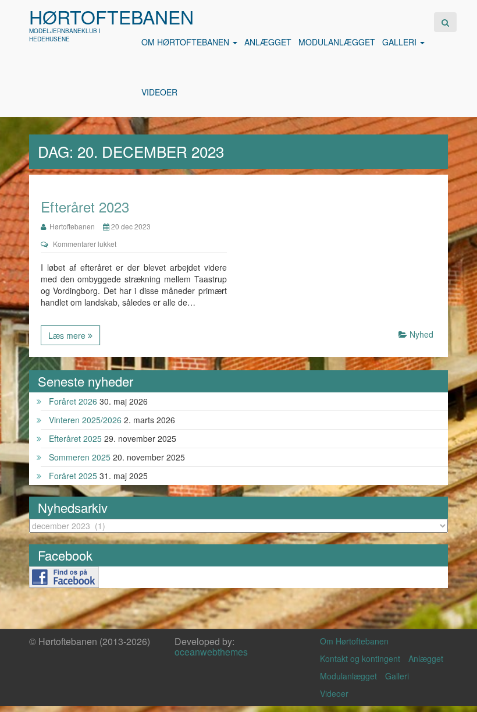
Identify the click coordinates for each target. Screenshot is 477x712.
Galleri (400, 42)
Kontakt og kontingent (360, 658)
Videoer (159, 92)
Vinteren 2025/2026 (85, 420)
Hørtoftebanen (111, 16)
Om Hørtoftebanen (186, 42)
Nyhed (421, 334)
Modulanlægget (336, 42)
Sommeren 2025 (80, 457)
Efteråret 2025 (75, 438)
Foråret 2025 (73, 475)
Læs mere (68, 335)
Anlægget (267, 42)
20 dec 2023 (130, 226)
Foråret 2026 (73, 401)
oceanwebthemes (211, 651)
